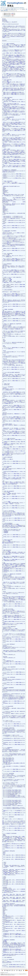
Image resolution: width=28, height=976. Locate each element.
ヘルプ (9, 10)
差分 (9, 9)
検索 (2, 10)
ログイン (14, 10)
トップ (2, 9)
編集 (7, 9)
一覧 (26, 9)
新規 (23, 9)
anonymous (6, 972)
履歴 (12, 9)
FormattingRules (15, 3)
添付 (15, 9)
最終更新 (6, 10)
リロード (19, 9)
